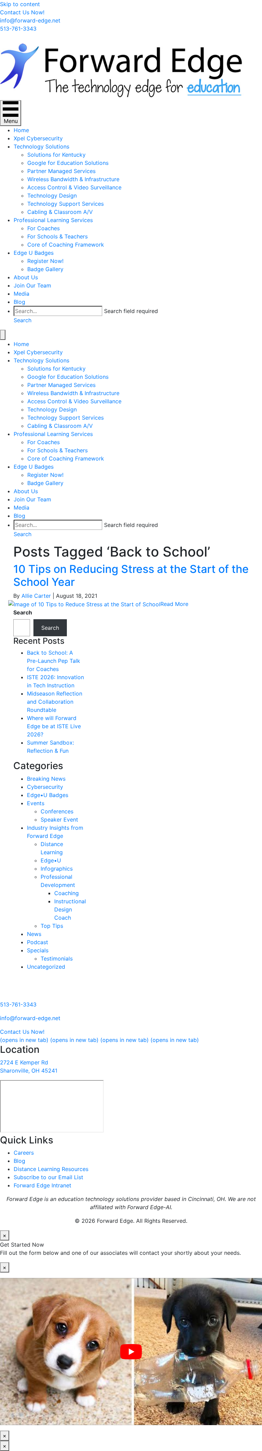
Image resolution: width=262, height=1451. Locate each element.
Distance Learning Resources (51, 1169)
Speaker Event (59, 819)
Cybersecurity (45, 786)
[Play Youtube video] (131, 1351)
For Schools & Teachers (57, 236)
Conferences (57, 811)
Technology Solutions (41, 146)
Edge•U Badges (47, 795)
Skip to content (20, 4)
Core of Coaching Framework (65, 244)
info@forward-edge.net (30, 1018)
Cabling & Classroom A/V (60, 211)
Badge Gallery (45, 269)
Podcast (37, 942)
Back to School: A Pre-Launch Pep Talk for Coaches (53, 660)
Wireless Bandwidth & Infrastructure (73, 179)
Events (35, 803)
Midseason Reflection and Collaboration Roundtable (54, 701)
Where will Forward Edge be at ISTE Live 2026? (54, 726)
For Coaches (43, 228)
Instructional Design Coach (70, 909)
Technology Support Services (65, 203)
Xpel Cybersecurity (38, 138)
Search (22, 612)
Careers (24, 1152)
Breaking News (46, 778)
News (34, 934)
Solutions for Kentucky (56, 154)
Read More (174, 603)
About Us (26, 277)
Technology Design (52, 195)
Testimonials (57, 958)
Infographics (57, 868)
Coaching (66, 893)
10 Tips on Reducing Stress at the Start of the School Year (131, 575)
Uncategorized (46, 966)
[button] (22, 320)
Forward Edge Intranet (42, 1185)
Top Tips (52, 925)
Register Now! (45, 261)
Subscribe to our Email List (48, 1177)
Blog (19, 301)
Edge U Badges (34, 252)
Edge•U (51, 860)
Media (21, 293)
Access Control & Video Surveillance (74, 187)
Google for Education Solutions (67, 162)
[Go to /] (131, 66)
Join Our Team (32, 285)
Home (21, 130)
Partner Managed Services (61, 171)
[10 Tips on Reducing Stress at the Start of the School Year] (84, 603)
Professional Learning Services (53, 220)
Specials (37, 950)
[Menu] (2, 335)
